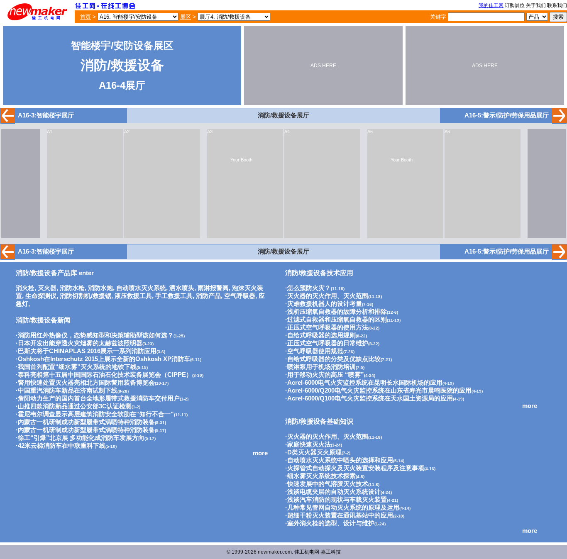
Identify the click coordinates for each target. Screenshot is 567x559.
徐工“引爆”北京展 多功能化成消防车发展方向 (81, 438)
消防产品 (208, 296)
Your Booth (241, 159)
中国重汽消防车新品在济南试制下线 (67, 390)
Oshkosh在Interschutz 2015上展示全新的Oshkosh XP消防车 (104, 359)
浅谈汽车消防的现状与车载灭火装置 (337, 499)
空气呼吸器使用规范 (315, 351)
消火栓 (25, 288)
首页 (85, 17)
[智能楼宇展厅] (7, 120)
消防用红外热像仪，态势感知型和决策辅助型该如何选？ (96, 335)
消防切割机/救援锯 (85, 296)
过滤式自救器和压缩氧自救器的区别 (337, 319)
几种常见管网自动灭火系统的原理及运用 (343, 507)
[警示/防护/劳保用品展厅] (559, 120)
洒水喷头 (181, 288)
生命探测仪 (40, 296)
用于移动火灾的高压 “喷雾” (325, 374)
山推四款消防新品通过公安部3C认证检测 (75, 406)
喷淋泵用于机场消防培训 (321, 367)
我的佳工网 (491, 5)
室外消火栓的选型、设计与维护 (330, 523)
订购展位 (515, 5)
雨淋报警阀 (213, 288)
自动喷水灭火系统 (141, 288)
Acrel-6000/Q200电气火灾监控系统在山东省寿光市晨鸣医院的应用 (379, 390)
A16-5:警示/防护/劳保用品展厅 (506, 115)
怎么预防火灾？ (309, 288)
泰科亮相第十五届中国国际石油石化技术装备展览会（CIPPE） (105, 374)
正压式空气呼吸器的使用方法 (327, 327)
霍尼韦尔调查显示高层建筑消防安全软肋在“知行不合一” (96, 414)
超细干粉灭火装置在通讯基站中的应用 (340, 515)
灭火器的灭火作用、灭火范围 (327, 296)
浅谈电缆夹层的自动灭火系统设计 (334, 491)
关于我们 (536, 5)
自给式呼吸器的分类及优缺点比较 (334, 359)
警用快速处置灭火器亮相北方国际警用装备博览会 (86, 382)
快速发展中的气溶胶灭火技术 (327, 484)
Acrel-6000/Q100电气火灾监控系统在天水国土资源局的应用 (370, 398)
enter (55, 273)
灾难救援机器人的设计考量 (324, 303)
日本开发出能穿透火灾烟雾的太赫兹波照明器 (80, 343)
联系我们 (557, 5)
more (260, 453)
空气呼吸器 (239, 296)
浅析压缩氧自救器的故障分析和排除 (337, 311)
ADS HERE (323, 65)
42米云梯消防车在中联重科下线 (61, 445)
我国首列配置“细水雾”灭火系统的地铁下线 (77, 367)
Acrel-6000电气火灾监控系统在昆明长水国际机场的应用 (364, 382)
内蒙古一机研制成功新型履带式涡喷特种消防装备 (86, 422)
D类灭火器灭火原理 (314, 452)
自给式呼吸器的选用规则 (321, 335)
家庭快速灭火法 (309, 444)
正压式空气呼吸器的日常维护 (327, 343)
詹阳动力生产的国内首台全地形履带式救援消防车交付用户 (99, 398)
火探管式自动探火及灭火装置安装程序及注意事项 (355, 468)
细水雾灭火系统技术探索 (321, 476)
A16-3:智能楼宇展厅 (46, 115)
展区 (185, 17)
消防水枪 (72, 288)
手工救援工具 (174, 296)
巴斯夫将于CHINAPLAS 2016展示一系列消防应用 (87, 351)
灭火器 (47, 288)
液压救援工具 (133, 296)
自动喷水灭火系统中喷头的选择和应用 (340, 460)
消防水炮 (100, 288)
